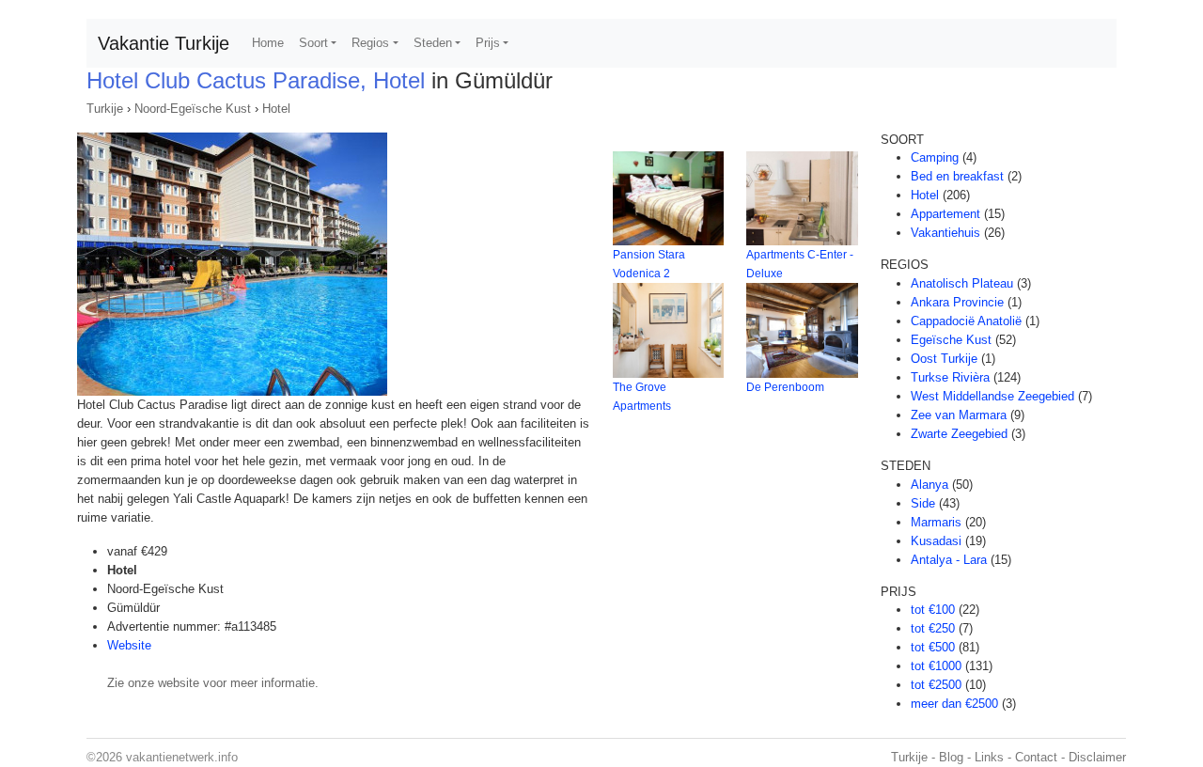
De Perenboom (785, 387)
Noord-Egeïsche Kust (192, 109)
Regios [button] (370, 43)
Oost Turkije (944, 359)
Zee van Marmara (959, 415)
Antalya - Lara (949, 560)
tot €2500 (936, 685)
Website (129, 645)
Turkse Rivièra (950, 377)
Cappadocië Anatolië (966, 321)
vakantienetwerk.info (182, 757)
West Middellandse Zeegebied (992, 396)
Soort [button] (313, 43)
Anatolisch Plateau (962, 283)
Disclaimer (1097, 757)
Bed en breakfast (957, 176)
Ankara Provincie (957, 302)
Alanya (929, 484)
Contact (1036, 757)
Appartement (945, 214)
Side (923, 503)
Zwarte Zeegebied (959, 434)
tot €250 (933, 628)
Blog (951, 757)
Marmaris (936, 522)
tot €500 (933, 647)
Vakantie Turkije (163, 43)
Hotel (276, 109)
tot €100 (933, 610)
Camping (935, 157)
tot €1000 (936, 666)
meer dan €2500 (954, 704)
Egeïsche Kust (951, 340)
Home (268, 43)
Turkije (104, 109)
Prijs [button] (488, 43)
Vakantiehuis (945, 233)
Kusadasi (936, 541)
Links (989, 757)
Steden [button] (433, 43)
